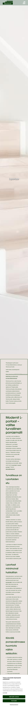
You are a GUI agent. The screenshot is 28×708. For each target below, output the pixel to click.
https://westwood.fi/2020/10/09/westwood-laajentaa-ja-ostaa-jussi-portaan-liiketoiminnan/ (17, 376)
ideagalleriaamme (10, 469)
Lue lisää (5, 692)
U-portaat (13, 465)
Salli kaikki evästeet (14, 696)
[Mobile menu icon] (24, 2)
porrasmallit (9, 582)
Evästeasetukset (14, 704)
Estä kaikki (14, 700)
